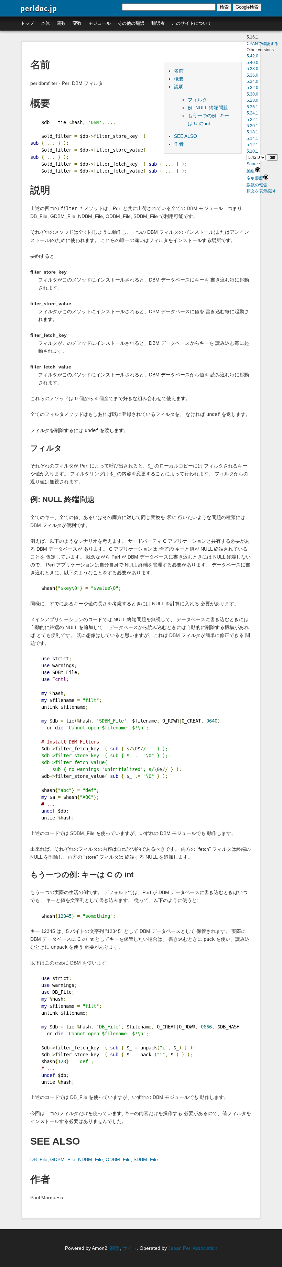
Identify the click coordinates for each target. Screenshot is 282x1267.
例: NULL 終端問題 (208, 107)
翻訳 (115, 1248)
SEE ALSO (185, 136)
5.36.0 (252, 75)
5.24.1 (252, 113)
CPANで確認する (263, 44)
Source (253, 164)
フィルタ (197, 99)
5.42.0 (252, 56)
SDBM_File (145, 1159)
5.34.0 (252, 81)
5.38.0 (252, 69)
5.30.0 (252, 94)
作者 (179, 144)
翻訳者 (158, 23)
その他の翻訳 (131, 23)
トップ (27, 23)
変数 (77, 23)
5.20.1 (252, 126)
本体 (45, 23)
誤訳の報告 (257, 185)
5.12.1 (252, 145)
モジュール (99, 23)
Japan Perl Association (192, 1248)
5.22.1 (252, 120)
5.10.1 (252, 151)
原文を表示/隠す (261, 191)
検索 (224, 7)
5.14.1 (252, 138)
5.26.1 (252, 107)
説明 (179, 86)
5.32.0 (252, 88)
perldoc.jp (39, 8)
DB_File (38, 1159)
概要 (179, 78)
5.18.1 (252, 132)
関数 (61, 23)
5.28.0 (252, 100)
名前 (179, 71)
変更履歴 (255, 178)
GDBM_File (62, 1159)
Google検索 (247, 7)
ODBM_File (118, 1159)
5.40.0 (252, 62)
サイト (129, 1248)
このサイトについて (192, 23)
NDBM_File (90, 1159)
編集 (251, 171)
